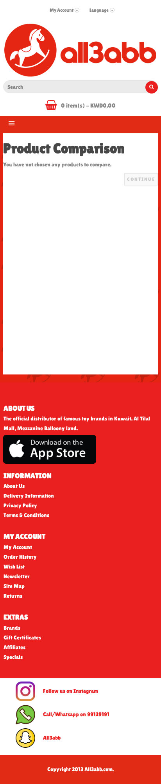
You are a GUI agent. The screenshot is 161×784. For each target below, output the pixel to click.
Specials (13, 657)
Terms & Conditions (26, 515)
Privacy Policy (20, 505)
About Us (14, 486)
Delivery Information (29, 496)
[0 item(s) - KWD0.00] (53, 106)
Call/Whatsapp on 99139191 (76, 714)
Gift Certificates (22, 637)
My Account (18, 547)
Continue (141, 179)
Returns (13, 596)
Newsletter (17, 576)
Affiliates (14, 647)
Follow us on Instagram (70, 690)
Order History (20, 557)
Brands (12, 628)
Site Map (14, 586)
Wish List (14, 566)
